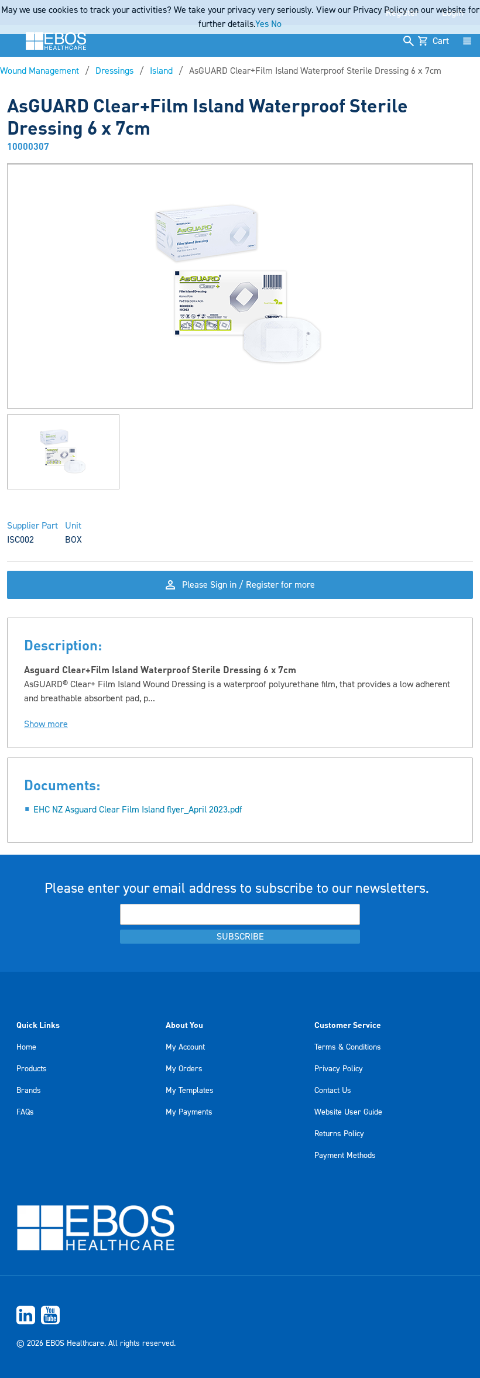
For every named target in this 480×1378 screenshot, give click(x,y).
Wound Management (39, 71)
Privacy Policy (338, 1069)
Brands (28, 1090)
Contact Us (332, 1090)
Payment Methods (345, 1155)
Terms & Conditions (347, 1047)
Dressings (114, 71)
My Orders (184, 1069)
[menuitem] (240, 1315)
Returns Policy (339, 1134)
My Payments (189, 1112)
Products (31, 1069)
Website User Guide (348, 1112)
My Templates (190, 1090)
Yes (262, 24)
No (276, 24)
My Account (185, 1047)
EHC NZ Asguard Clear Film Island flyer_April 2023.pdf (137, 809)
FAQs (25, 1112)
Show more (46, 724)
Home (26, 1047)
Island (161, 71)
